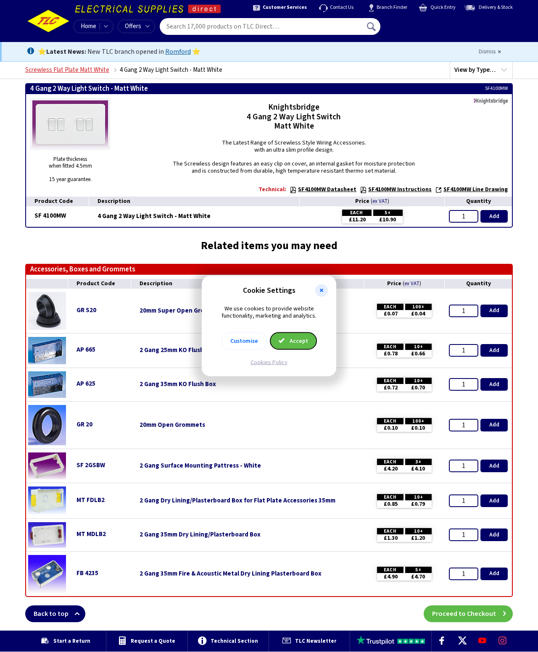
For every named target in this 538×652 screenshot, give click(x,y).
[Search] (372, 26)
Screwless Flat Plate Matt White (67, 70)
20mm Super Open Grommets (182, 311)
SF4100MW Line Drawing (475, 189)
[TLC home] (48, 21)
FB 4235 (87, 573)
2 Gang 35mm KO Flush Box (178, 384)
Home (88, 26)
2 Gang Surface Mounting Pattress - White (200, 466)
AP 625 (85, 383)
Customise (244, 341)
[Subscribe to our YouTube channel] (482, 641)
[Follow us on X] (462, 641)
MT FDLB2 (90, 500)
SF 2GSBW (90, 465)
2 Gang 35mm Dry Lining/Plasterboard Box (200, 535)
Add (494, 216)
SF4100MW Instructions (400, 189)
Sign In (425, 23)
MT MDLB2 (91, 534)
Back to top (51, 613)
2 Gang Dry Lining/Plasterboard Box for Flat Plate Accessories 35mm (237, 501)
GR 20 (84, 424)
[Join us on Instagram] (503, 641)
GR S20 (86, 310)
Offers (133, 26)
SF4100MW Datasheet (327, 189)
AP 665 (85, 349)
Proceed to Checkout (464, 613)
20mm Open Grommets (172, 425)
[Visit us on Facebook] (442, 641)
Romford (178, 51)
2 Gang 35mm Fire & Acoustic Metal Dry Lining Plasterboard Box (231, 574)
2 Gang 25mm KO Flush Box (178, 350)
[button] (321, 290)
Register (419, 29)
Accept (298, 341)
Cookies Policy (269, 362)
